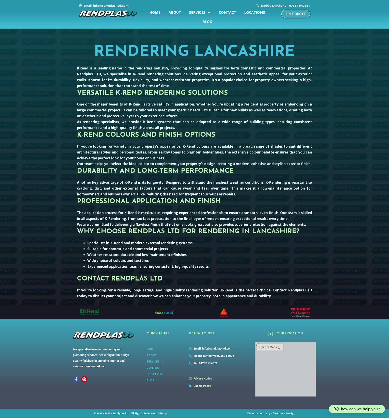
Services (197, 12)
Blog (207, 21)
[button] (357, 409)
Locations (254, 12)
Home (154, 12)
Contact (227, 12)
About (175, 12)
